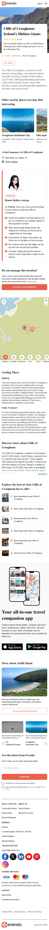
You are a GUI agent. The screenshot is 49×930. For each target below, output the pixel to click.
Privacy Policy (20, 912)
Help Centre (6, 895)
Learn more (32, 281)
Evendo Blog (7, 813)
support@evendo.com (10, 850)
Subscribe (24, 777)
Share (10, 63)
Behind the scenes (26, 813)
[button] (24, 327)
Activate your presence (24, 287)
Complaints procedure (10, 899)
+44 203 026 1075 (9, 846)
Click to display (11, 162)
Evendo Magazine (9, 817)
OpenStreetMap (7, 298)
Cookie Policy (32, 787)
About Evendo (24, 808)
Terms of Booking (34, 912)
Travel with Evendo (9, 808)
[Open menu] (46, 3)
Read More (42, 474)
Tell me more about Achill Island (24, 711)
